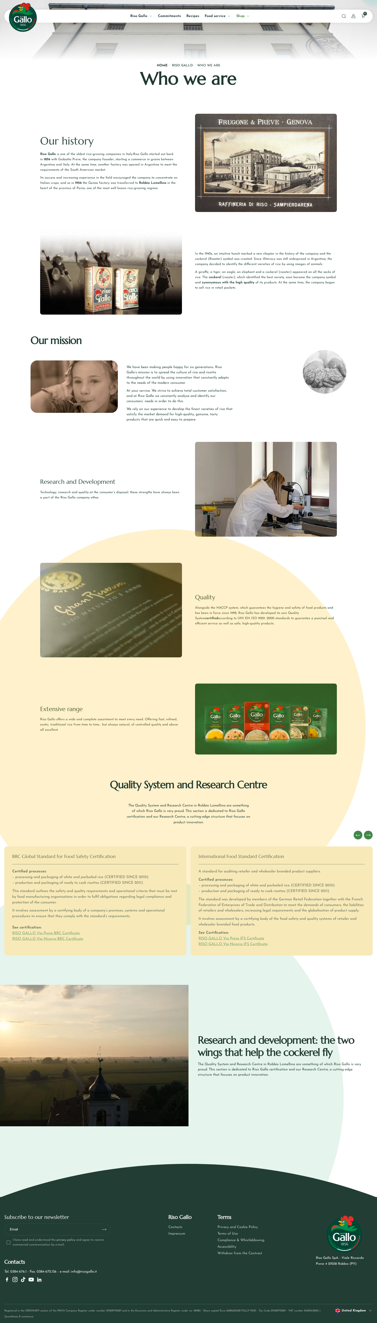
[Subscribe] (105, 1229)
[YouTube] (31, 1279)
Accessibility (227, 1247)
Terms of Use (228, 1233)
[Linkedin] (39, 1279)
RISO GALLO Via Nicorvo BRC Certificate (47, 939)
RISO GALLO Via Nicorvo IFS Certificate (233, 944)
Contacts (175, 1227)
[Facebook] (7, 1279)
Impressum (176, 1233)
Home (162, 65)
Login (57, 99)
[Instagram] (15, 1279)
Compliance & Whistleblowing (241, 1240)
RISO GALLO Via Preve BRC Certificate (46, 933)
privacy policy (66, 1240)
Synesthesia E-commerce (18, 1316)
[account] (353, 16)
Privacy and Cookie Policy (238, 1227)
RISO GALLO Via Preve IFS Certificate (231, 938)
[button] (344, 16)
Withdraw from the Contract (240, 1253)
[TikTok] (23, 1279)
